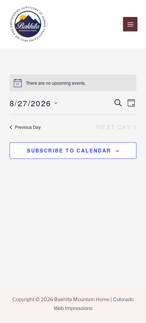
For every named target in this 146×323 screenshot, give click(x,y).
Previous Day (28, 127)
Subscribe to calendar (69, 150)
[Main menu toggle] (130, 24)
